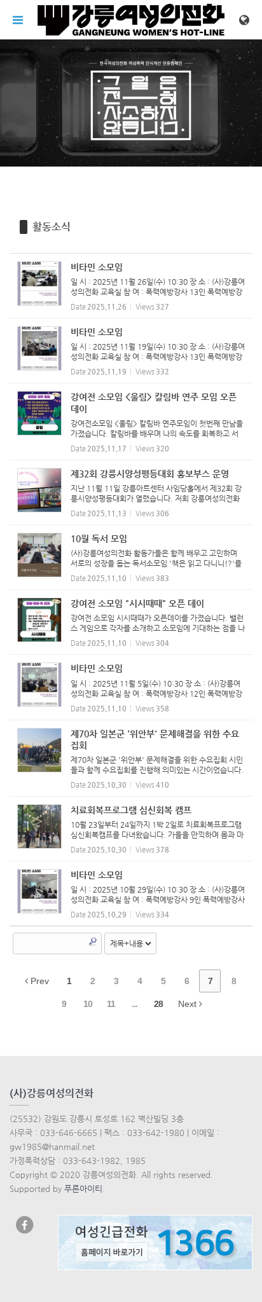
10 (87, 1004)
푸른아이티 (83, 1188)
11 (111, 1004)
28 (158, 1004)
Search (93, 941)
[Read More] (131, 286)
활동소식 (51, 227)
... (134, 1004)
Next (188, 1004)
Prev (38, 981)
